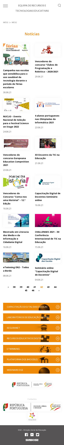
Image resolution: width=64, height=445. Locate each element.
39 (21, 286)
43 (48, 286)
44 (55, 286)
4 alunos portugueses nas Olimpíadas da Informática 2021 (47, 119)
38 (14, 286)
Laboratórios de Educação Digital (28, 317)
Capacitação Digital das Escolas (27, 306)
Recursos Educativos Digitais (25, 338)
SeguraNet (13, 327)
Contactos (32, 399)
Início (5, 22)
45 (26, 290)
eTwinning (13, 349)
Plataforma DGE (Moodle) (22, 359)
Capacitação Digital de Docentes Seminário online (47, 197)
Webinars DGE (15, 370)
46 (33, 290)
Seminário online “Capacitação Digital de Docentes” (46, 271)
